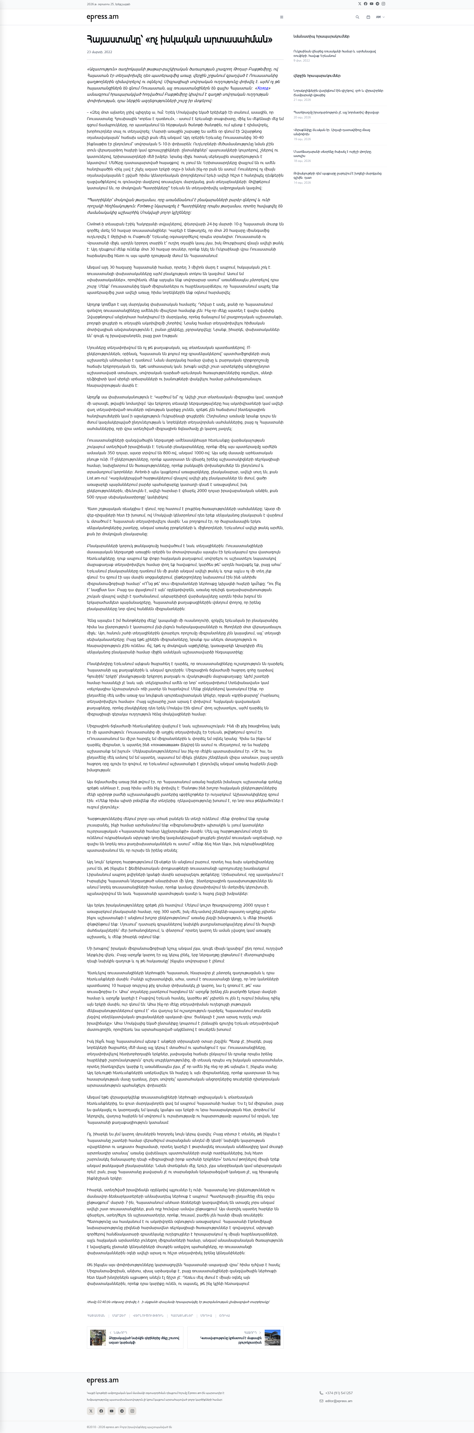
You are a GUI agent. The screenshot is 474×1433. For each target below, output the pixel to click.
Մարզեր (119, 1315)
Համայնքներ (182, 1315)
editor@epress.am (338, 1401)
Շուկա (224, 1315)
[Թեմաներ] (282, 17)
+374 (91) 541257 (339, 1393)
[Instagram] (383, 3)
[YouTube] (371, 3)
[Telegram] (377, 3)
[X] (359, 3)
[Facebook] (365, 3)
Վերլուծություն (148, 1315)
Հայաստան (96, 1315)
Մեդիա (206, 1315)
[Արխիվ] (368, 17)
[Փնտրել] (357, 17)
